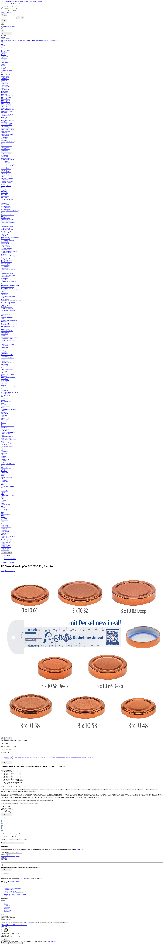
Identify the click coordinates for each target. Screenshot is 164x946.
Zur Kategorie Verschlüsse (8, 222)
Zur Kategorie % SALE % (8, 464)
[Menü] (9, 928)
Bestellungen (33, 40)
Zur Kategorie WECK (7, 199)
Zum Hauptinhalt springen (8, 1)
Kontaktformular (14, 881)
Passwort (3, 854)
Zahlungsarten (26, 40)
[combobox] (8, 18)
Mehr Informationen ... (54, 941)
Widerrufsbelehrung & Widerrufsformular (15, 894)
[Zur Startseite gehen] (7, 12)
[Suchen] (18, 17)
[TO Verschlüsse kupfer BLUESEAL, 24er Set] (14, 740)
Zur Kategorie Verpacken (8, 281)
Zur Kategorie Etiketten (7, 269)
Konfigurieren (4, 943)
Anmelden (3, 37)
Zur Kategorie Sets (6, 186)
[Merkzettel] (2, 28)
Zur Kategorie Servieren (7, 366)
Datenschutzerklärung (10, 891)
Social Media (7, 910)
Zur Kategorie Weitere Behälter (9, 211)
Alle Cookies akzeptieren (16, 943)
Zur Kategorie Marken (7, 446)
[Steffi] (82, 69)
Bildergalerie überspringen (8, 571)
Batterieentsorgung (9, 889)
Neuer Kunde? (81, 849)
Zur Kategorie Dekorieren (8, 310)
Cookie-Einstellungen (10, 896)
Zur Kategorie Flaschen (7, 142)
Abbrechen (4, 859)
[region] (82, 656)
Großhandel (7, 905)
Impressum (7, 907)
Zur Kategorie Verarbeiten (8, 340)
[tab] (48, 757)
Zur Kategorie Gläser (6, 70)
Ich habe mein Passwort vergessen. (10, 856)
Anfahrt (6, 904)
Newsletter (7, 911)
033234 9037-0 (24, 878)
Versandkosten (31, 922)
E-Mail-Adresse (5, 852)
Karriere (6, 908)
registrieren (6, 38)
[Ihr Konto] (2, 30)
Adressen (19, 40)
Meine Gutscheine (54, 40)
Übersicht (3, 40)
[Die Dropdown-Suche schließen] (22, 17)
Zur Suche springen (20, 1)
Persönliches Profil (11, 40)
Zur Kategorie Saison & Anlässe (9, 386)
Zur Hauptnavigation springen (34, 1)
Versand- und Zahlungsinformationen (14, 892)
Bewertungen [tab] (8, 758)
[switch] (5, 939)
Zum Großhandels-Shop (9, 26)
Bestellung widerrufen (43, 40)
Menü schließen (8, 34)
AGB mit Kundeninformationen (12, 888)
